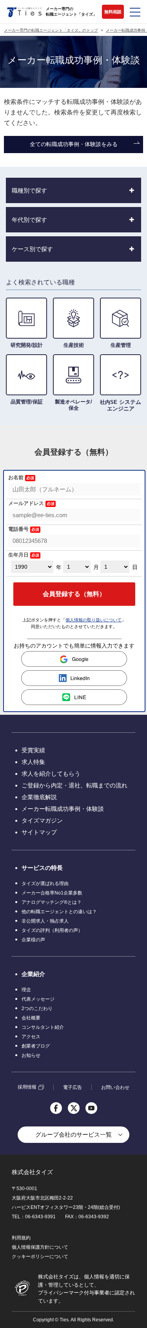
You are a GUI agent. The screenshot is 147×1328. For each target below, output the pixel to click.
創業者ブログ (36, 1046)
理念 (26, 989)
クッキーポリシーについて (40, 1256)
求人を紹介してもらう (51, 773)
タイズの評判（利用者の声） (52, 930)
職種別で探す (29, 190)
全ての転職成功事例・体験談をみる (74, 144)
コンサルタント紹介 (43, 1027)
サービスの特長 (42, 867)
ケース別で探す (32, 249)
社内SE (120, 405)
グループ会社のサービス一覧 (73, 1134)
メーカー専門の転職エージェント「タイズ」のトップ (51, 30)
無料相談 (113, 11)
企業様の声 (33, 939)
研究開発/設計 (27, 345)
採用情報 (27, 1087)
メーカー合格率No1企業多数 (52, 893)
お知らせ (31, 1055)
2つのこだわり (37, 1008)
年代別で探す (29, 219)
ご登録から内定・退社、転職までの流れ (74, 785)
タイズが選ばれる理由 (45, 883)
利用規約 (21, 1238)
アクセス (31, 1036)
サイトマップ (39, 832)
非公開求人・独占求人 (45, 921)
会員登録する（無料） (74, 594)
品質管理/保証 (27, 402)
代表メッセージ (38, 999)
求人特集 (33, 762)
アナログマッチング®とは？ (52, 902)
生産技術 (74, 345)
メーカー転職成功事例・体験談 (63, 808)
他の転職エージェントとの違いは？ (59, 911)
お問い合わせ (115, 1087)
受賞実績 (33, 750)
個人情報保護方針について (40, 1247)
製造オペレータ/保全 (73, 405)
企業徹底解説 (39, 797)
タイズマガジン (42, 820)
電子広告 (72, 1087)
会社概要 (31, 1018)
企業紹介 (33, 974)
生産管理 (121, 345)
